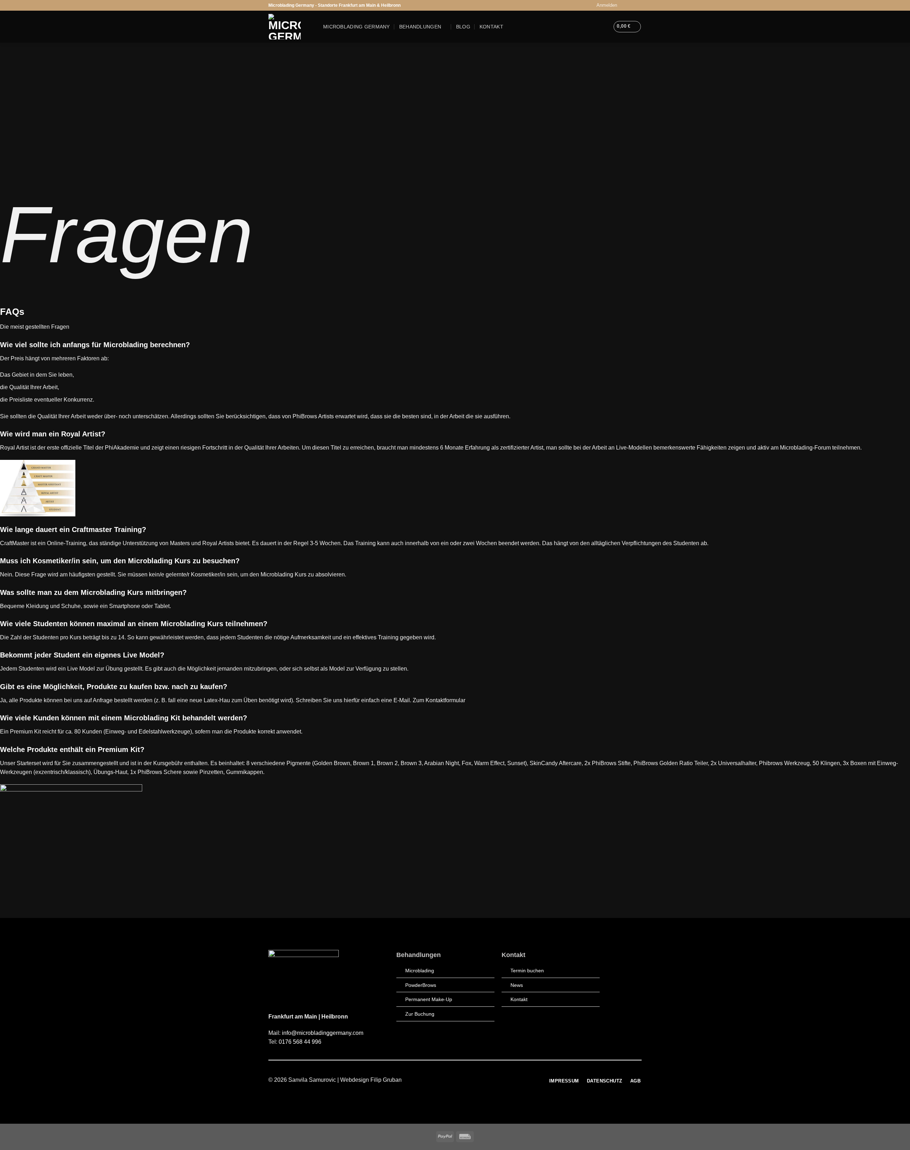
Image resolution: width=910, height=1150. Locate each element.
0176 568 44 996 (300, 1042)
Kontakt (491, 26)
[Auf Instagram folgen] (631, 5)
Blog (463, 26)
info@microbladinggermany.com (322, 1033)
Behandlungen (420, 26)
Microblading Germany (356, 26)
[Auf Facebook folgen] (624, 5)
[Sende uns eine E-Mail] (638, 5)
